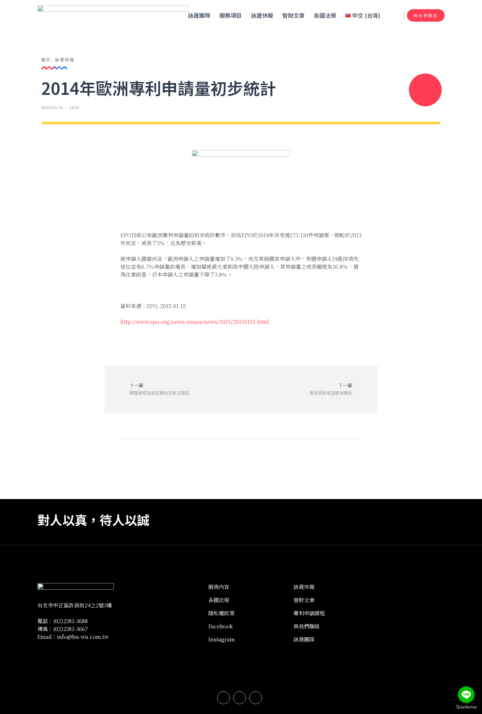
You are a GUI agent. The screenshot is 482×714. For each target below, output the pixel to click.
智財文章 (293, 15)
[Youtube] (255, 697)
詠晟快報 (262, 15)
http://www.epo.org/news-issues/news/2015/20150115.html (194, 322)
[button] (426, 15)
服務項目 (230, 15)
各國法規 (325, 15)
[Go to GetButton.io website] (466, 707)
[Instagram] (239, 697)
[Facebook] (223, 697)
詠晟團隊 (199, 15)
